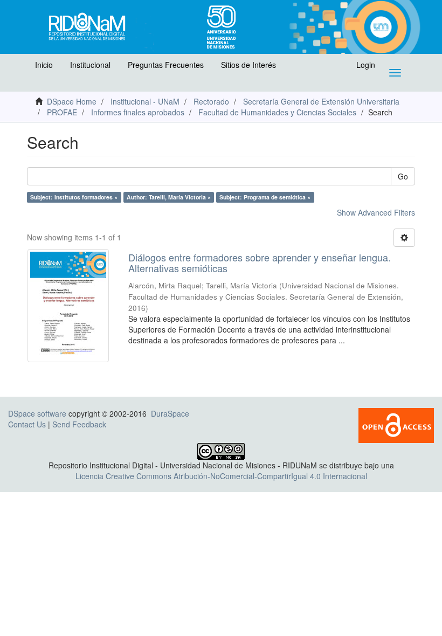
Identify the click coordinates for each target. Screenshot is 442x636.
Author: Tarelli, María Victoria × (169, 197)
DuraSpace (170, 413)
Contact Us (27, 424)
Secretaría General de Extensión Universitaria (321, 101)
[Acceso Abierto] (396, 424)
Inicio (44, 64)
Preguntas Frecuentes (166, 64)
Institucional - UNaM (144, 101)
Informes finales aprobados (137, 112)
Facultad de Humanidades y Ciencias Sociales (277, 112)
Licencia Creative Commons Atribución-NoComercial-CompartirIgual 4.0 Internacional (221, 476)
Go (403, 176)
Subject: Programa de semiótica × (264, 197)
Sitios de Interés (248, 64)
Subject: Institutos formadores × (74, 197)
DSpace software (37, 413)
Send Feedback (79, 424)
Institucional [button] (90, 64)
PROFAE (62, 112)
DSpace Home (71, 101)
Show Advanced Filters (376, 212)
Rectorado (211, 101)
